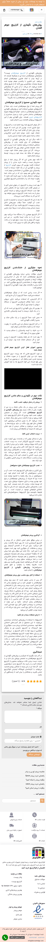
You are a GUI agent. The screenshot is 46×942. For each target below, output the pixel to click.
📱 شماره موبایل (36, 737)
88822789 (41, 937)
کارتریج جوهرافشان (18, 73)
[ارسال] (42, 801)
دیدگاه (39, 708)
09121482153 (33, 937)
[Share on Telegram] (22, 689)
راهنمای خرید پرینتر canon (35, 784)
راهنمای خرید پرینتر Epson (34, 775)
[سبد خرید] (4, 10)
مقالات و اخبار (38, 22)
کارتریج (8, 165)
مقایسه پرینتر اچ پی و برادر (34, 771)
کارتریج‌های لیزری (35, 117)
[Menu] (41, 10)
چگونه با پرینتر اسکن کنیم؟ (34, 788)
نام (41, 727)
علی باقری (25, 34)
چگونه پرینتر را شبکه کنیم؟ (35, 780)
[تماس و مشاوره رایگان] (5, 937)
